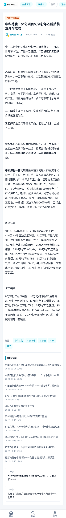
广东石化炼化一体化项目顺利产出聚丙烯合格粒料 (29, 447)
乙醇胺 (43, 340)
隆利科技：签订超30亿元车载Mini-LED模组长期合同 (31, 437)
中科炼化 (19, 340)
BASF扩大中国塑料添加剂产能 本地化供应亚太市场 (30, 395)
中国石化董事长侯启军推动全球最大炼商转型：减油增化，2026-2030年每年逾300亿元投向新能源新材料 (32, 365)
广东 (52, 340)
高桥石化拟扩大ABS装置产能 (19, 406)
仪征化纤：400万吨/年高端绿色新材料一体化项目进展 (32, 426)
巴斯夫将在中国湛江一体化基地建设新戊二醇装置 (29, 457)
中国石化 (31, 340)
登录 (53, 4)
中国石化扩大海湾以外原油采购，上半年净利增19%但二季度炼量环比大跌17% (32, 375)
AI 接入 (41, 4)
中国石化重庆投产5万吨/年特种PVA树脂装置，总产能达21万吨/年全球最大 (33, 386)
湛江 (9, 346)
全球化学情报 (16, 34)
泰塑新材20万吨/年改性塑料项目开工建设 (26, 416)
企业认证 (26, 4)
